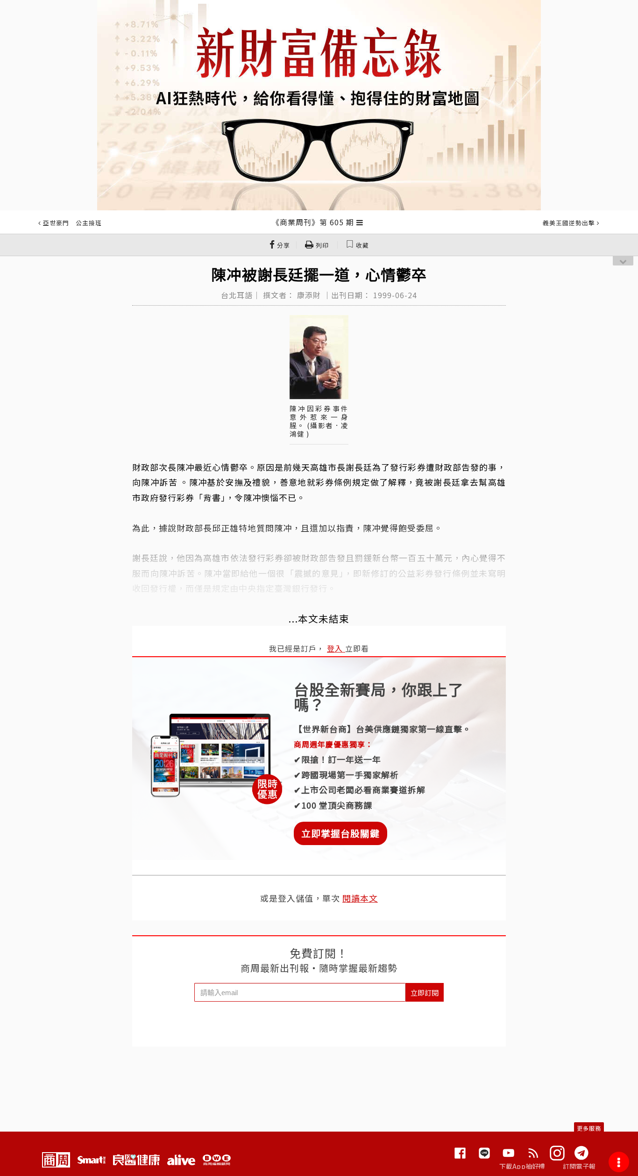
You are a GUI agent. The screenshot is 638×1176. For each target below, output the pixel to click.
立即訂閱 (425, 992)
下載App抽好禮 (522, 1166)
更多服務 (589, 1128)
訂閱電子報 (579, 1166)
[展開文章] (359, 222)
